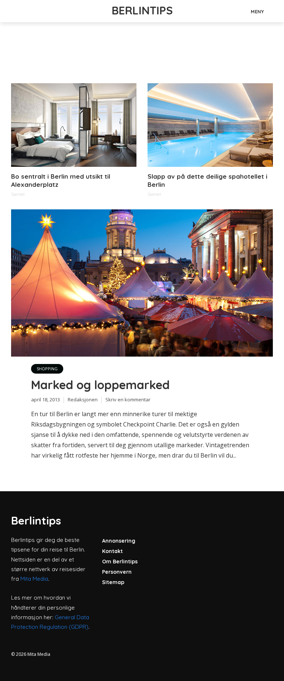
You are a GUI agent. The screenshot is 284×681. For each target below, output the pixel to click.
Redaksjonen (83, 399)
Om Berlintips (120, 561)
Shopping (47, 368)
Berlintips (142, 10)
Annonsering (118, 540)
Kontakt (112, 551)
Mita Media (34, 578)
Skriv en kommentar (128, 399)
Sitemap (113, 582)
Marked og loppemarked (100, 384)
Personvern (117, 572)
